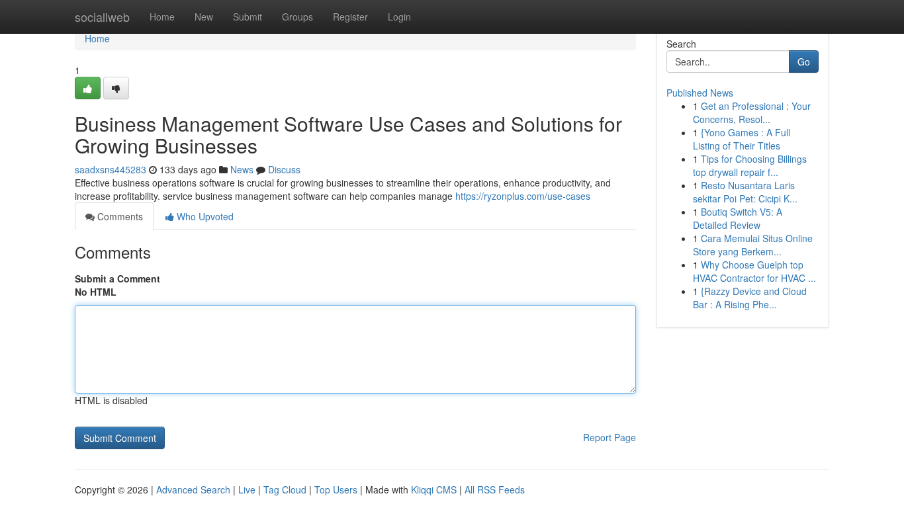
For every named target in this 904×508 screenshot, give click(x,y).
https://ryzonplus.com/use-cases (522, 195)
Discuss (284, 169)
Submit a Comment (117, 278)
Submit (247, 16)
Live (246, 489)
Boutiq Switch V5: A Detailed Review (737, 218)
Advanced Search (193, 489)
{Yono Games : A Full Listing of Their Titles (741, 139)
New (204, 16)
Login (399, 16)
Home (162, 16)
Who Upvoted (204, 216)
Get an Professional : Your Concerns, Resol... (752, 112)
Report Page (609, 437)
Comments (119, 216)
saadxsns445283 (110, 169)
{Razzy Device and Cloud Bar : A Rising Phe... (750, 297)
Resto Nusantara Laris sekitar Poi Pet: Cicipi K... (745, 192)
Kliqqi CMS (434, 489)
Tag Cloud (284, 489)
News (241, 169)
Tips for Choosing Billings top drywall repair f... (750, 165)
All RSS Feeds (495, 489)
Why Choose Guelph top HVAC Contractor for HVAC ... (754, 271)
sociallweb (102, 16)
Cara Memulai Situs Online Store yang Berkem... (753, 245)
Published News (699, 92)
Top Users (335, 489)
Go (803, 61)
